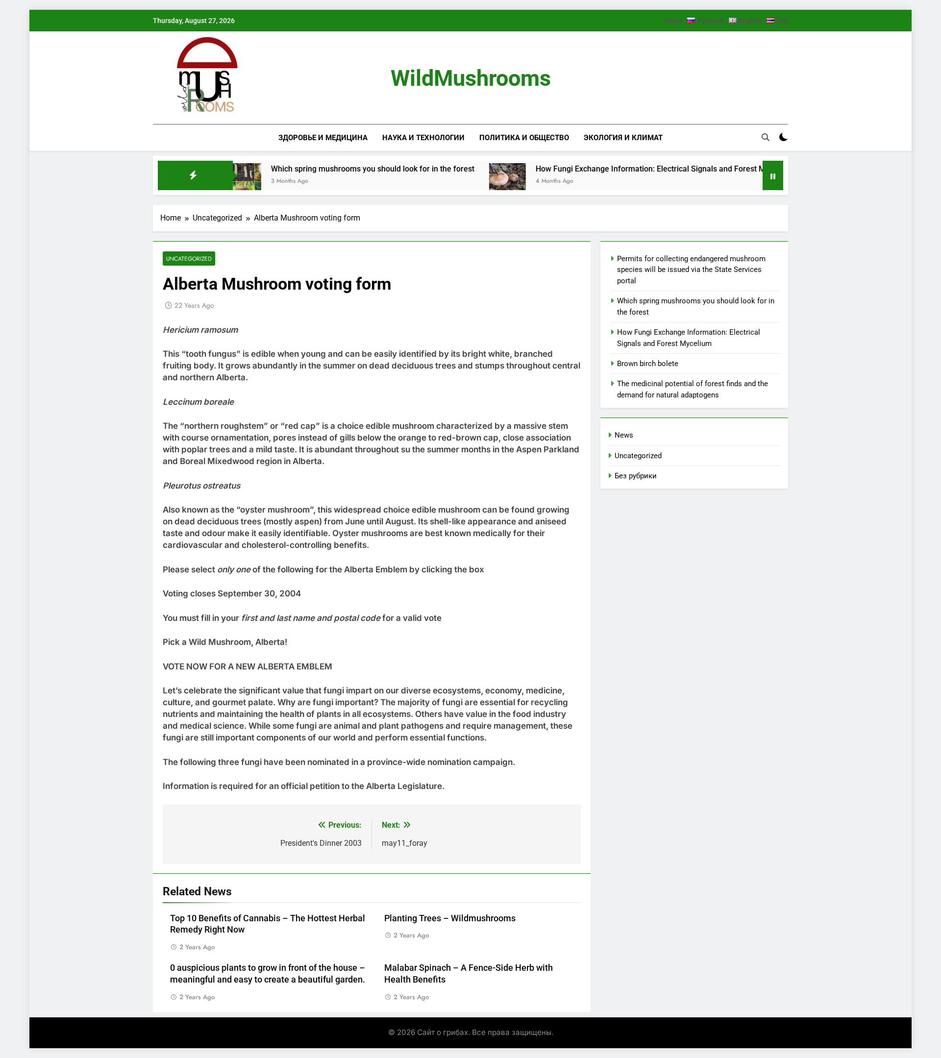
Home (673, 21)
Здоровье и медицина (323, 137)
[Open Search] (765, 137)
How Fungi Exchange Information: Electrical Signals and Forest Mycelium (632, 168)
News (624, 435)
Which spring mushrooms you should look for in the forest (341, 168)
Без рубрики (636, 475)
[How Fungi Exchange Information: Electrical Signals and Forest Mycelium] (475, 181)
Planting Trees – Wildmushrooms (450, 918)
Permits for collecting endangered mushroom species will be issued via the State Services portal (691, 269)
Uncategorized (189, 258)
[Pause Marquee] (773, 175)
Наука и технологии (423, 137)
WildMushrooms (471, 78)
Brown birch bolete (647, 363)
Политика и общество (524, 137)
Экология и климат (623, 137)
